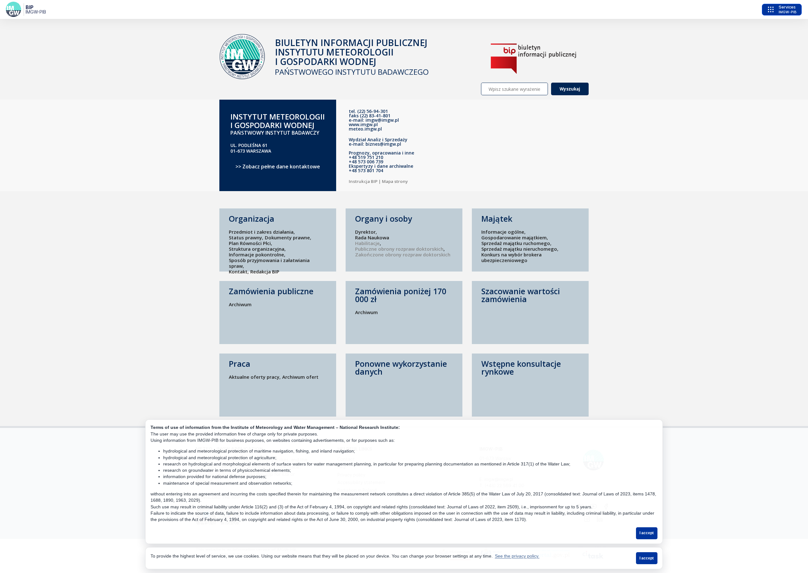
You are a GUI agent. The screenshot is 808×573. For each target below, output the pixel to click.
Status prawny (245, 237)
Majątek (496, 219)
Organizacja (251, 219)
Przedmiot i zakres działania (261, 232)
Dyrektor (365, 232)
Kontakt (238, 271)
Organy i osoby (383, 219)
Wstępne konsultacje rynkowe (521, 368)
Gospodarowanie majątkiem (514, 237)
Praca (239, 364)
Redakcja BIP (264, 271)
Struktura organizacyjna (256, 249)
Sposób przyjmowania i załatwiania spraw (269, 263)
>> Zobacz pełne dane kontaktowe (277, 166)
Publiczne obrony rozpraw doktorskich (399, 249)
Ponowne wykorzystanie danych (401, 368)
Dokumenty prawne (287, 237)
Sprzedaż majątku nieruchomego (519, 249)
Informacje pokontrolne (256, 254)
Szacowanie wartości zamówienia (520, 295)
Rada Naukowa (372, 237)
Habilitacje (367, 243)
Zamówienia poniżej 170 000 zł (400, 295)
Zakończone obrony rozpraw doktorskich (402, 254)
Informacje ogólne (502, 232)
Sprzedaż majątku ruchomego (515, 243)
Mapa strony (395, 181)
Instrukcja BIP (363, 181)
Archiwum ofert (300, 377)
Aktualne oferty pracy (254, 377)
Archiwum (240, 304)
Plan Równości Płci (250, 243)
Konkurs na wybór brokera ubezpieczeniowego (511, 257)
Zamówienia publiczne (271, 291)
